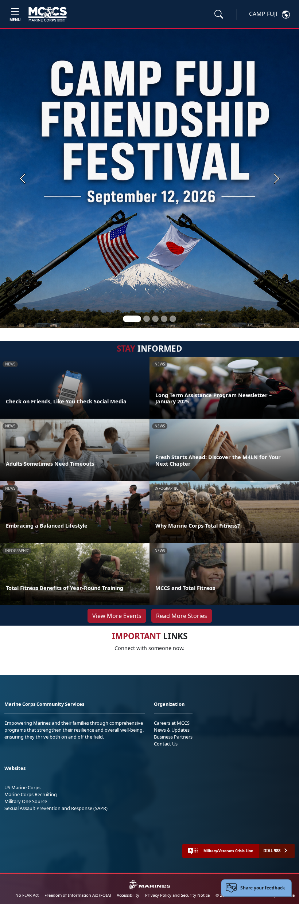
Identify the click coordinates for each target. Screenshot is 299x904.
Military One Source (25, 801)
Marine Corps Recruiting (30, 794)
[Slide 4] (164, 319)
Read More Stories (181, 616)
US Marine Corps (22, 787)
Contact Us (166, 743)
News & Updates (172, 730)
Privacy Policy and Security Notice (177, 895)
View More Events (116, 616)
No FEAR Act (27, 895)
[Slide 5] (173, 319)
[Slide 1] (132, 319)
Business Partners (173, 736)
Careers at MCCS (172, 723)
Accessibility (128, 895)
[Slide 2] (146, 319)
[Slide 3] (155, 319)
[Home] (47, 14)
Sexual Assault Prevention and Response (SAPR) (56, 808)
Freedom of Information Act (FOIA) (77, 895)
